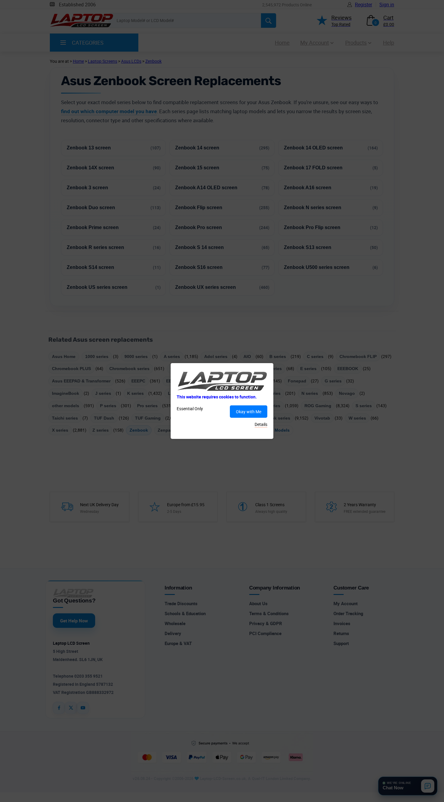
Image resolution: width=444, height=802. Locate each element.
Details (261, 424)
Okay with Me (248, 411)
